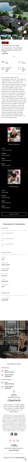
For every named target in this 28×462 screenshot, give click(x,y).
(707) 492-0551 (8, 388)
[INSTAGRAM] (14, 440)
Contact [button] (14, 349)
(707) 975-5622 (6, 155)
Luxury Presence (14, 450)
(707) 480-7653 (6, 197)
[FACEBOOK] (10, 440)
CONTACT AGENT (14, 214)
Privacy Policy (20, 457)
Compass (8, 417)
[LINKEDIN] (17, 440)
